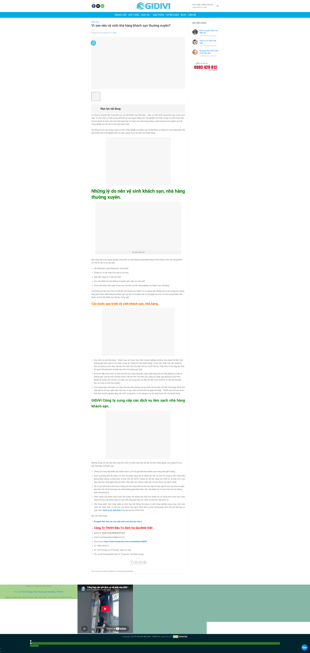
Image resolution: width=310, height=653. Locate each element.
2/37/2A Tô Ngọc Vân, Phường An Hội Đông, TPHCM (40, 592)
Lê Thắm (113, 33)
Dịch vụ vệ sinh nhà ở (112, 510)
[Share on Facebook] (132, 563)
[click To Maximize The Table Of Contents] (95, 96)
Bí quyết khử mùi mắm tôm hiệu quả (209, 52)
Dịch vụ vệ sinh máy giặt (208, 41)
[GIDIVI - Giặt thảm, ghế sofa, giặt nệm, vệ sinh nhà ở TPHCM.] (155, 6)
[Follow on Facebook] (94, 6)
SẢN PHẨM (158, 15)
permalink (129, 571)
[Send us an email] (98, 6)
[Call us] (102, 6)
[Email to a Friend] (140, 563)
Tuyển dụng (172, 15)
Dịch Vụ (145, 15)
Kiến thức (95, 22)
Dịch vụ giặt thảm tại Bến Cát (209, 31)
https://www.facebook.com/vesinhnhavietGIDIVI (125, 541)
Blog (183, 15)
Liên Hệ (192, 15)
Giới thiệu (133, 15)
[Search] (218, 6)
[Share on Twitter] (136, 563)
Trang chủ (120, 15)
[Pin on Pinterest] (145, 563)
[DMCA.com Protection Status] (180, 637)
